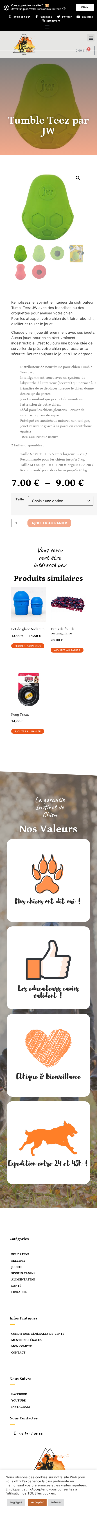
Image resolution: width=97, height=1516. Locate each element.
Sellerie (18, 1261)
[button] (47, 26)
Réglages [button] (15, 1502)
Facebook (19, 1394)
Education (20, 1254)
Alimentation (23, 1279)
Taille (20, 499)
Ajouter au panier (49, 523)
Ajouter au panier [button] (67, 650)
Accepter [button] (37, 1502)
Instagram (20, 1407)
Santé (16, 1286)
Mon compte (21, 1346)
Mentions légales (26, 1340)
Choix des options (28, 646)
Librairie (19, 1292)
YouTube (18, 1400)
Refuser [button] (55, 1502)
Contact (18, 1352)
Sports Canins (23, 1273)
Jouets (16, 1267)
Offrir (84, 7)
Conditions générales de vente (37, 1334)
